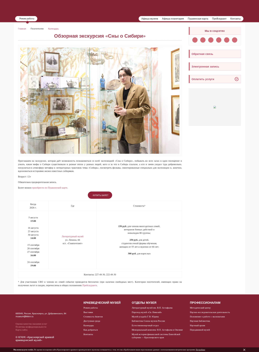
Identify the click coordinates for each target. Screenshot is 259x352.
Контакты (235, 18)
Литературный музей (72, 236)
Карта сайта (21, 329)
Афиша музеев (149, 18)
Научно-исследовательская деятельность (210, 312)
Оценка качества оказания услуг (31, 323)
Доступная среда (91, 320)
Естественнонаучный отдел (145, 325)
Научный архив (197, 325)
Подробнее (200, 349)
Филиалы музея (192, 7)
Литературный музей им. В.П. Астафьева (152, 307)
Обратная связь (202, 54)
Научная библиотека (200, 320)
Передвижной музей (200, 329)
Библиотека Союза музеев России (148, 320)
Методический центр (200, 307)
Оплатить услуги (203, 79)
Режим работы (90, 307)
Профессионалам (231, 7)
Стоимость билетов (93, 316)
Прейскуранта (89, 285)
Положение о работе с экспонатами (207, 316)
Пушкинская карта (198, 18)
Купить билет (101, 195)
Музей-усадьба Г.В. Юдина (145, 316)
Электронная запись (205, 66)
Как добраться (90, 329)
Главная (22, 28)
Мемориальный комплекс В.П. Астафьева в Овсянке (157, 329)
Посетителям (157, 7)
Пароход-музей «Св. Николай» (147, 312)
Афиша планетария (173, 18)
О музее (127, 7)
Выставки (88, 312)
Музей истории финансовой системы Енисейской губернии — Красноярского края (156, 336)
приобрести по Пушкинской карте (49, 187)
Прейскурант (219, 18)
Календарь (53, 28)
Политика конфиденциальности (31, 326)
